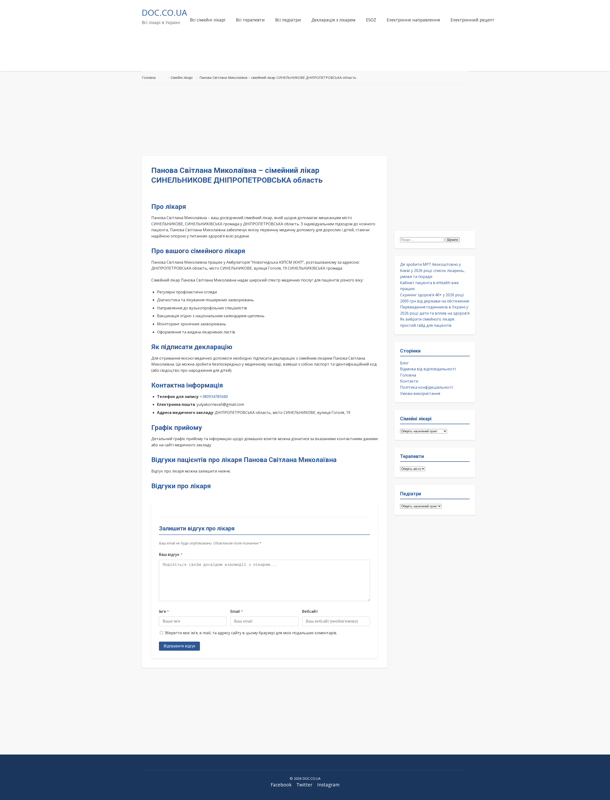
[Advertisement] (305, 120)
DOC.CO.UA (164, 12)
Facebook (281, 784)
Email (236, 611)
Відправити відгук (179, 646)
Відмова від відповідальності (428, 369)
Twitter (304, 784)
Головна (408, 375)
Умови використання (420, 393)
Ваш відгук (171, 554)
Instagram (328, 784)
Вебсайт (310, 611)
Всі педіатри (288, 20)
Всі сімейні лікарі (207, 20)
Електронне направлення (413, 20)
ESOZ (371, 20)
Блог (404, 363)
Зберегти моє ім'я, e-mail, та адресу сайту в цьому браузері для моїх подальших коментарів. (251, 632)
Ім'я (164, 611)
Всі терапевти (250, 20)
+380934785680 (214, 396)
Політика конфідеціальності (426, 387)
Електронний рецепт (472, 20)
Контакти (409, 381)
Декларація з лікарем (333, 20)
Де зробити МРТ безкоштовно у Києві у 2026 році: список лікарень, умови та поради (432, 270)
